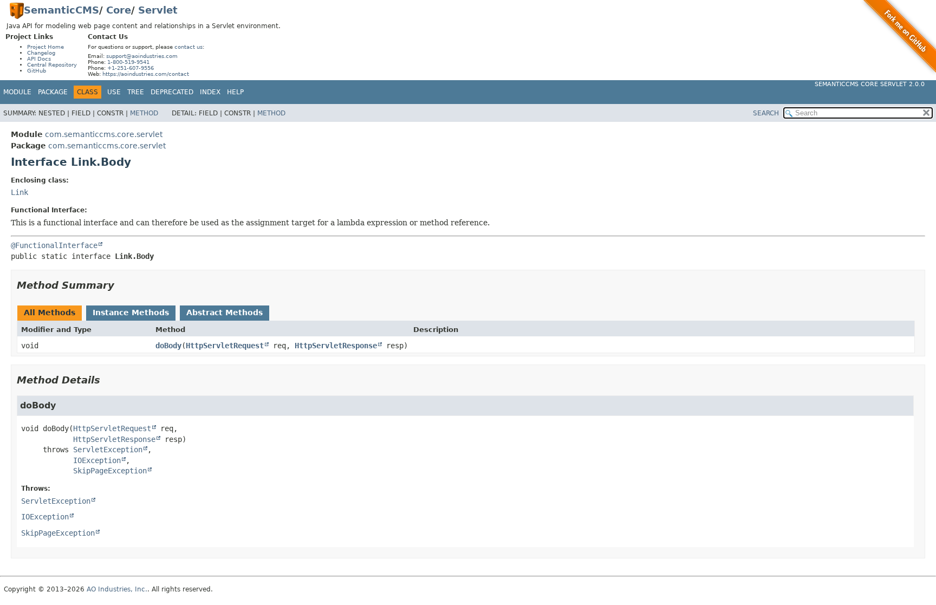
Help (235, 92)
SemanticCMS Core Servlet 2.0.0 (870, 84)
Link (19, 192)
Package (53, 92)
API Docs (39, 59)
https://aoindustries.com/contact (145, 74)
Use (114, 92)
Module (17, 92)
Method (144, 113)
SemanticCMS (61, 10)
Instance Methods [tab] (131, 312)
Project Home (45, 47)
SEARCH (766, 113)
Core (118, 10)
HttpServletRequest (225, 345)
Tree (135, 92)
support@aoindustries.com (142, 56)
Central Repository (52, 65)
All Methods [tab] (49, 312)
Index (210, 92)
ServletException (107, 449)
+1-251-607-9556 (130, 68)
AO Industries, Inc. (117, 589)
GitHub (36, 71)
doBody (168, 345)
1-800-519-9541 (128, 62)
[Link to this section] (122, 285)
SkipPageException (110, 470)
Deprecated (172, 92)
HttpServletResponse (336, 345)
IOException (97, 460)
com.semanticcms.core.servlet (103, 134)
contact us (188, 47)
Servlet (158, 10)
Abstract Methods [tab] (224, 312)
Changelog (41, 53)
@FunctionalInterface (54, 245)
